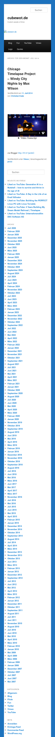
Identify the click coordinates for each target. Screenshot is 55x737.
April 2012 (12, 590)
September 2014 (15, 535)
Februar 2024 (13, 286)
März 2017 (12, 493)
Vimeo (38, 43)
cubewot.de (17, 17)
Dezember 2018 (14, 454)
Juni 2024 (11, 279)
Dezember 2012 (14, 574)
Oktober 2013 (13, 558)
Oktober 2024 (13, 266)
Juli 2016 (11, 500)
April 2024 (12, 283)
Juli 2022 (11, 328)
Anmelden (12, 723)
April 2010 (12, 639)
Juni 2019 (11, 435)
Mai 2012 (11, 587)
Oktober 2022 (13, 321)
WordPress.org (14, 733)
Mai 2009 (11, 652)
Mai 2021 (11, 373)
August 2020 (13, 396)
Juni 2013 (11, 561)
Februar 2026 (13, 231)
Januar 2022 (13, 347)
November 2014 (14, 529)
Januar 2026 (13, 234)
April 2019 (12, 441)
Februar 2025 (13, 253)
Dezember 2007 (14, 668)
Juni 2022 (11, 331)
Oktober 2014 (13, 532)
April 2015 (12, 516)
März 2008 (12, 658)
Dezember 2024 (14, 260)
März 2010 (12, 642)
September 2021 (15, 360)
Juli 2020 (11, 399)
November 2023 (14, 289)
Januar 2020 (13, 419)
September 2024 (15, 270)
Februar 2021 (13, 383)
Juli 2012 (11, 581)
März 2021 (12, 380)
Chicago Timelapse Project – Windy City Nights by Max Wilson (21, 78)
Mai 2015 (11, 513)
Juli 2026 (11, 228)
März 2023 (12, 305)
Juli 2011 (11, 616)
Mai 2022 (11, 334)
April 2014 (12, 545)
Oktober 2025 (13, 244)
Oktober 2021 (13, 357)
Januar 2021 (13, 386)
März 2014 (12, 548)
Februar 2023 (13, 309)
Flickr (10, 699)
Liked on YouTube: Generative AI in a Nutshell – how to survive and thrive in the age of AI (25, 187)
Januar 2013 (13, 571)
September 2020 (15, 393)
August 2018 (13, 467)
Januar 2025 (13, 257)
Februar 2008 (13, 662)
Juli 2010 (11, 629)
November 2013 (14, 555)
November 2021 (14, 354)
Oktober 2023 (13, 292)
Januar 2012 (13, 600)
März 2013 (12, 565)
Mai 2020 (11, 406)
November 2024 (14, 263)
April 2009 (12, 655)
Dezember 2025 (14, 237)
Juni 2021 (11, 370)
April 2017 (12, 490)
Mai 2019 (11, 438)
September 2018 (15, 464)
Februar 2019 (13, 448)
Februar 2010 (13, 646)
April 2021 (12, 376)
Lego (10, 49)
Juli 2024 (11, 276)
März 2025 (12, 250)
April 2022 (12, 338)
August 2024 (13, 273)
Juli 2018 (11, 471)
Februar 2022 (13, 344)
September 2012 (15, 577)
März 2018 (12, 480)
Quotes (20, 49)
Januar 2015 (13, 522)
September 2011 (15, 610)
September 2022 (15, 325)
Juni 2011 (11, 620)
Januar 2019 (13, 451)
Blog (10, 43)
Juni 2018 (11, 474)
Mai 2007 (11, 681)
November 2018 (14, 457)
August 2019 (13, 432)
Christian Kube (17, 95)
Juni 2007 (11, 678)
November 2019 (14, 422)
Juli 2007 (11, 675)
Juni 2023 (11, 299)
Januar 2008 (13, 665)
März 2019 (12, 445)
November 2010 (14, 623)
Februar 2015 (13, 519)
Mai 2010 (11, 636)
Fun (18, 43)
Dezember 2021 (14, 351)
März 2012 (12, 594)
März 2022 (12, 341)
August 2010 (13, 626)
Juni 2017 (11, 483)
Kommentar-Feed (15, 730)
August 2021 (13, 364)
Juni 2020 (11, 402)
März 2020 (12, 412)
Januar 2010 (13, 649)
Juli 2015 (11, 506)
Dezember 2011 (14, 603)
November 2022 (14, 318)
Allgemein (12, 692)
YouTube (27, 43)
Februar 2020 (13, 415)
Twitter (10, 705)
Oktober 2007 (13, 671)
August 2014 (13, 539)
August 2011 (13, 613)
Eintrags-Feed (14, 726)
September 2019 (15, 428)
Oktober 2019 (13, 425)
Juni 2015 (11, 509)
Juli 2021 (11, 367)
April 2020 (12, 409)
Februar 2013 (13, 568)
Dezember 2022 (14, 315)
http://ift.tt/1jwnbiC (26, 152)
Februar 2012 (13, 597)
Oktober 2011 (13, 607)
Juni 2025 (11, 247)
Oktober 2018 (13, 461)
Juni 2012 (11, 584)
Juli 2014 (11, 542)
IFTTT (9, 161)
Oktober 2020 (13, 390)
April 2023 (12, 302)
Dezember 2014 (14, 526)
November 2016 (14, 496)
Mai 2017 (11, 487)
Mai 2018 (11, 477)
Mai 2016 (11, 503)
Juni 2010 (11, 632)
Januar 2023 (13, 312)
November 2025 (14, 240)
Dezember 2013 (14, 551)
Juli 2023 (11, 295)
